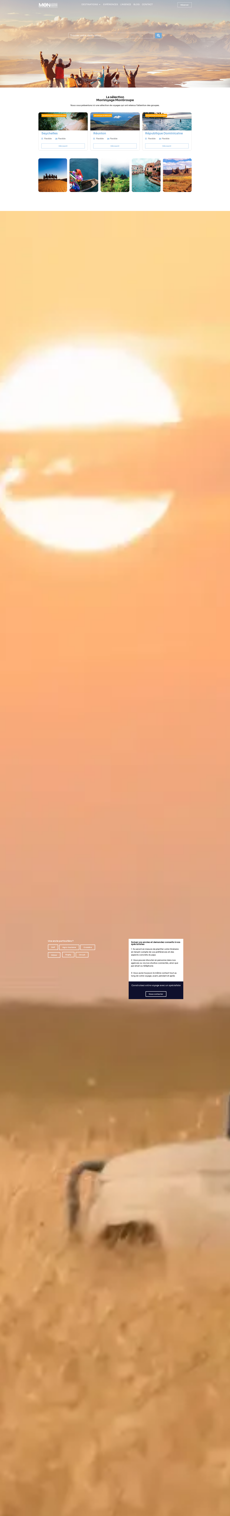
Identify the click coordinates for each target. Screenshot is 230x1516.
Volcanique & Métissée (103, 115)
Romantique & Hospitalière (156, 115)
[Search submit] (158, 35)
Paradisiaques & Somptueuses (54, 115)
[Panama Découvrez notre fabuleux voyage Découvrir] (83, 175)
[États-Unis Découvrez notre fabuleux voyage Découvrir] (177, 175)
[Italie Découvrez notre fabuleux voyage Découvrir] (146, 175)
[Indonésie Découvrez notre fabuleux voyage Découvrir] (115, 175)
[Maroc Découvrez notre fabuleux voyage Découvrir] (52, 175)
